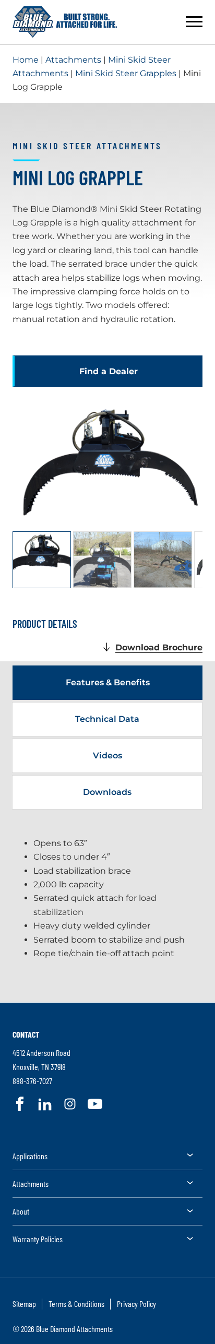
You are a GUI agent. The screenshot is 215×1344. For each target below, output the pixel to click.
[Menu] (194, 21)
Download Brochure (158, 647)
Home (26, 60)
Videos (107, 755)
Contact (26, 1034)
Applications (30, 1156)
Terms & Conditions (76, 1304)
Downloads (107, 792)
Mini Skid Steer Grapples (125, 73)
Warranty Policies (38, 1239)
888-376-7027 (32, 1081)
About (21, 1211)
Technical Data (107, 719)
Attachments (73, 60)
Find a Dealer (108, 371)
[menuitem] (107, 1159)
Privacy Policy (136, 1304)
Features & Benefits (108, 682)
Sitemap (24, 1304)
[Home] (64, 22)
